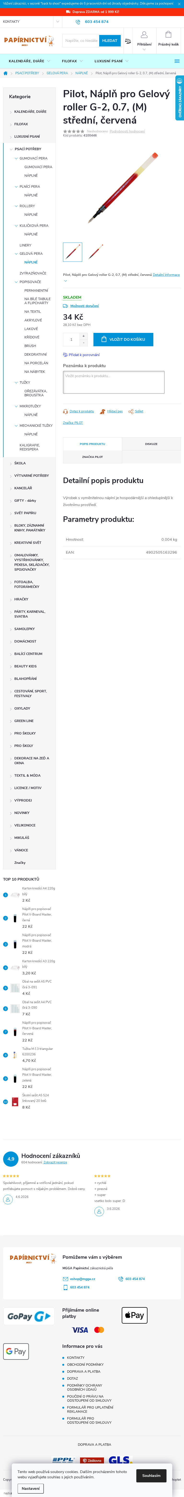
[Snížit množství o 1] (83, 343)
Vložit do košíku (127, 339)
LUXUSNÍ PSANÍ (27, 136)
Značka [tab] (92, 457)
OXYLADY (22, 708)
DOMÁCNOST (25, 641)
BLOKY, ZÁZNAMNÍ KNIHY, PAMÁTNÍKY (29, 528)
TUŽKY (25, 382)
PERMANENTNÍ (36, 290)
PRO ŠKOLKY (25, 733)
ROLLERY (27, 206)
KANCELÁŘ (23, 488)
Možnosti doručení (84, 306)
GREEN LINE (24, 721)
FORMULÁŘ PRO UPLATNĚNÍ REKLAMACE (90, 1409)
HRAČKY (21, 599)
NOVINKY (21, 813)
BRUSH (30, 346)
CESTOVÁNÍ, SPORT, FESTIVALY (30, 693)
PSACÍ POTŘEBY (28, 149)
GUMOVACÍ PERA (33, 158)
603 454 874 (135, 1279)
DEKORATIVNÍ (35, 354)
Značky (19, 862)
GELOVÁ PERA (31, 253)
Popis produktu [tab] (92, 444)
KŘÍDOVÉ (31, 337)
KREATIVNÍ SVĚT (27, 543)
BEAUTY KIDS (25, 666)
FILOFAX (21, 124)
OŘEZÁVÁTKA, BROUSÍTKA (35, 393)
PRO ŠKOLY (23, 746)
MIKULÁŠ (21, 838)
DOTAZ (72, 1378)
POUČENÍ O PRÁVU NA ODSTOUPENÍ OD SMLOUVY (89, 1398)
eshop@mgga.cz (82, 1279)
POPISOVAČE (30, 282)
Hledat (109, 40)
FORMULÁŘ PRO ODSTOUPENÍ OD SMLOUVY (89, 1420)
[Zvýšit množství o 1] (83, 336)
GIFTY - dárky (25, 500)
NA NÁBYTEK (34, 372)
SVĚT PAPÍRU (25, 513)
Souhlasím (151, 1475)
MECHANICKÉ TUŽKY (36, 425)
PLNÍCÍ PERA (30, 186)
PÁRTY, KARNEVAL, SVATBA (29, 614)
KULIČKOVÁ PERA (34, 225)
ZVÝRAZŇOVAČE (33, 273)
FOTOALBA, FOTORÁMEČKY (26, 584)
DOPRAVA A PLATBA (83, 1371)
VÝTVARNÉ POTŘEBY (31, 475)
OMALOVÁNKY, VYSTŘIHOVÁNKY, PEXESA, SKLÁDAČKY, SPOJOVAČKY (31, 562)
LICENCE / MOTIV (27, 788)
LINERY (25, 245)
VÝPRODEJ (23, 800)
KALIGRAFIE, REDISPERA (30, 447)
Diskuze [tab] (151, 444)
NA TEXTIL (32, 311)
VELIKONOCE (24, 825)
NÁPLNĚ (31, 175)
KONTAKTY (11, 22)
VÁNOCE (21, 850)
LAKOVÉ (31, 329)
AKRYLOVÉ (33, 320)
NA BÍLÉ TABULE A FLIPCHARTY (37, 301)
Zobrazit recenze (55, 1162)
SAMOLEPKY (24, 629)
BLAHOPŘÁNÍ (25, 679)
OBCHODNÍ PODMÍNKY (85, 1364)
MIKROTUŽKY (30, 406)
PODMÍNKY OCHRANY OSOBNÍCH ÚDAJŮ (84, 1387)
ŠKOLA (20, 463)
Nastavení (31, 1488)
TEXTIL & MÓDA (27, 775)
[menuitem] (29, 61)
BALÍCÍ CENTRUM (28, 654)
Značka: (73, 423)
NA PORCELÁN (36, 363)
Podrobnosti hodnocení (127, 132)
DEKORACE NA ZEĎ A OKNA (31, 760)
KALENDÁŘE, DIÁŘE (30, 111)
